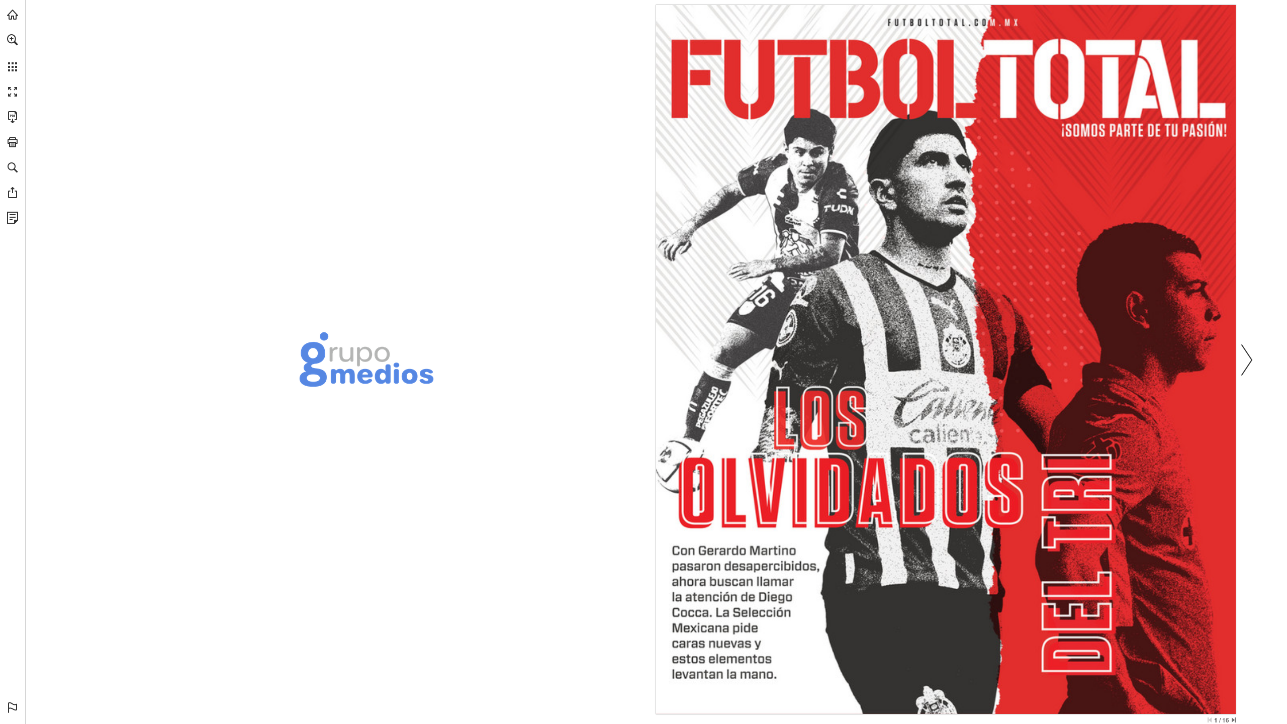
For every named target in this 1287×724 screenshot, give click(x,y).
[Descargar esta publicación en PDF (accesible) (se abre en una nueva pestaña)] (12, 117)
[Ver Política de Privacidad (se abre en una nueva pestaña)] (12, 217)
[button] (12, 39)
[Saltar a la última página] (1234, 719)
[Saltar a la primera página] (1210, 719)
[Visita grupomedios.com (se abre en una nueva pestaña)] (12, 14)
